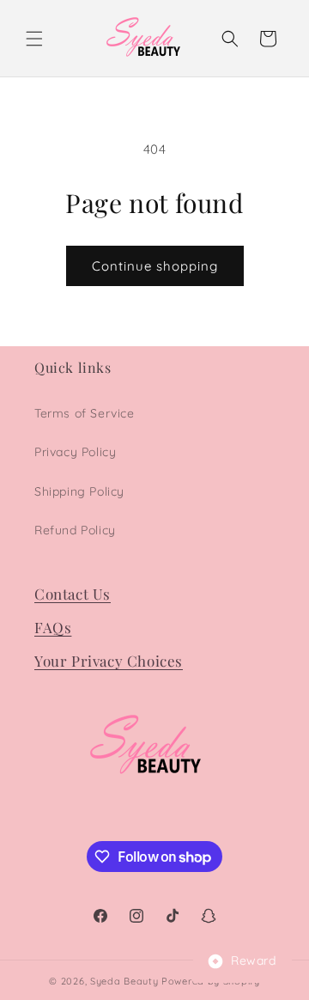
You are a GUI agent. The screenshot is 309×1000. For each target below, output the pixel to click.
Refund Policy (75, 530)
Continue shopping (155, 266)
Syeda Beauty (124, 981)
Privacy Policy (75, 452)
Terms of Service (84, 413)
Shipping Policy (79, 491)
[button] (34, 39)
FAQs (52, 627)
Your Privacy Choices (108, 660)
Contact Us (72, 593)
